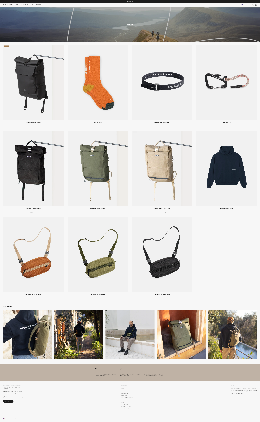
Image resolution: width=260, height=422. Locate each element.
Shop (16, 4)
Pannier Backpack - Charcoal (33, 208)
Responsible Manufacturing (127, 397)
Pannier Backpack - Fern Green (97, 208)
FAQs (122, 390)
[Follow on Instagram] (7, 413)
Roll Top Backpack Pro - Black (33, 122)
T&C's (122, 400)
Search (122, 388)
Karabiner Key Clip (226, 122)
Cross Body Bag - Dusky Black (162, 294)
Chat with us (102, 375)
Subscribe (8, 401)
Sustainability (124, 395)
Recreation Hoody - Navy (226, 208)
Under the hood (24, 4)
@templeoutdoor (7, 306)
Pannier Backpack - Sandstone (162, 208)
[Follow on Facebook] (4, 413)
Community (39, 4)
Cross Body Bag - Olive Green (98, 294)
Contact (122, 402)
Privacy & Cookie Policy (126, 406)
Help (32, 4)
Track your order (124, 404)
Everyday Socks (98, 122)
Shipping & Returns (125, 393)
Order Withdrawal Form (126, 408)
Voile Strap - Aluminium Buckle (162, 122)
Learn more (126, 375)
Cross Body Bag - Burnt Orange (33, 294)
